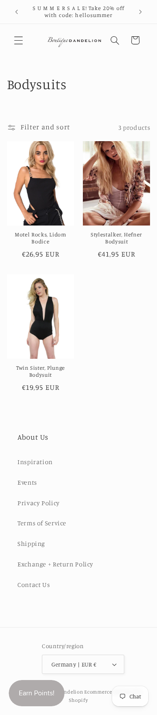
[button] (18, 40)
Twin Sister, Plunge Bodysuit (40, 371)
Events (27, 482)
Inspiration (35, 461)
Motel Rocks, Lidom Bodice (40, 238)
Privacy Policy (38, 503)
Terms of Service (41, 523)
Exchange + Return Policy (55, 564)
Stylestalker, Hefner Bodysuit (116, 238)
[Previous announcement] (16, 11)
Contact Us (33, 584)
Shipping (31, 543)
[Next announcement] (140, 11)
